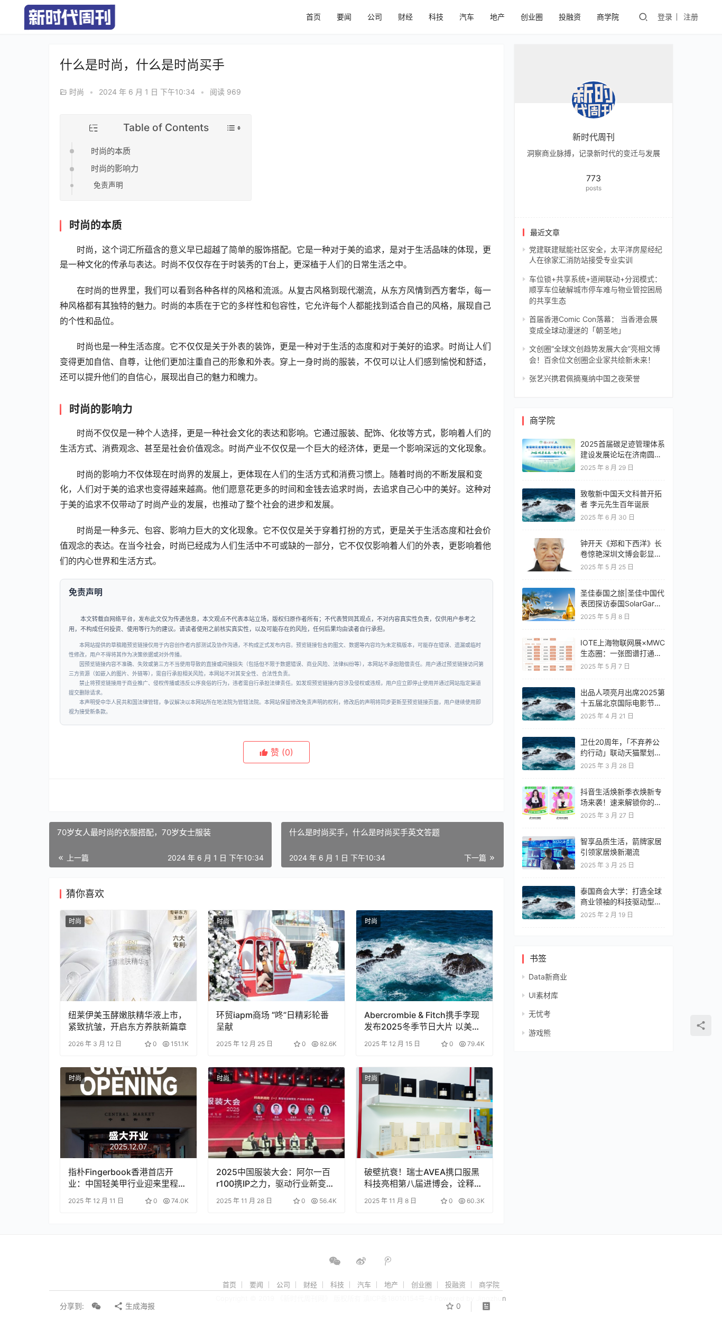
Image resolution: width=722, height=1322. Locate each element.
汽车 (466, 16)
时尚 (76, 91)
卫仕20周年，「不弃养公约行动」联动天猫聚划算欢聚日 (621, 752)
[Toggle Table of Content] (234, 128)
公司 (374, 16)
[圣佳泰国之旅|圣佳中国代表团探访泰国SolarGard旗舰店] (548, 592)
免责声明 (108, 185)
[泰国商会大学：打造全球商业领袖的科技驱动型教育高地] (548, 890)
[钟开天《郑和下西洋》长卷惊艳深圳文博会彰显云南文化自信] (548, 543)
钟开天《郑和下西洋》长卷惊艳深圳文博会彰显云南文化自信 (621, 553)
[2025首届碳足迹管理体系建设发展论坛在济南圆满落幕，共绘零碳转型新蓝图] (548, 443)
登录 (665, 16)
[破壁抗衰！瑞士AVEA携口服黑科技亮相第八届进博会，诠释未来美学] (424, 1112)
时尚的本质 (111, 151)
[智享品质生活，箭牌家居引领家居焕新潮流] (548, 841)
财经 (405, 16)
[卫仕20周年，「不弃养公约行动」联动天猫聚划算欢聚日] (548, 741)
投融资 (570, 16)
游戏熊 (540, 1032)
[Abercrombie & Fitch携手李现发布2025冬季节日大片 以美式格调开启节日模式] (424, 955)
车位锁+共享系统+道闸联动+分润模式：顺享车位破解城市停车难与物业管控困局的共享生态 (595, 289)
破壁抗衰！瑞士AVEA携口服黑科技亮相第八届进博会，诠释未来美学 (423, 1178)
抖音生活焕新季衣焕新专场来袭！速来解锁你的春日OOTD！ (621, 802)
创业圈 (532, 16)
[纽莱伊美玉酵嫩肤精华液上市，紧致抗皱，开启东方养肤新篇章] (128, 955)
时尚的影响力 (114, 168)
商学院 (608, 16)
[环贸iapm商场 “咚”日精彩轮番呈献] (276, 955)
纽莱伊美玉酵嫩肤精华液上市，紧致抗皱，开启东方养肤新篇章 (127, 1021)
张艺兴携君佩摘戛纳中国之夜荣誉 (584, 378)
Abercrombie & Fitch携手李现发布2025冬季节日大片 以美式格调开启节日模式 (422, 1021)
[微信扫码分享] (96, 1306)
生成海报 (139, 1305)
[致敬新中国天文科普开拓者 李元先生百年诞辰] (548, 493)
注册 (690, 16)
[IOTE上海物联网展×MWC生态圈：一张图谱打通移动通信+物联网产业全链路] (548, 642)
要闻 (344, 16)
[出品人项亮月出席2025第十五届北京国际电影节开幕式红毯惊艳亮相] (548, 692)
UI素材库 (543, 995)
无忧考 (540, 1013)
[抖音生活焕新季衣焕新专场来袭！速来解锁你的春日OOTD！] (548, 791)
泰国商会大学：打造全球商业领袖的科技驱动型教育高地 (621, 901)
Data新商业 (548, 976)
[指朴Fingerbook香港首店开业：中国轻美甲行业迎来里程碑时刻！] (128, 1112)
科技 (436, 16)
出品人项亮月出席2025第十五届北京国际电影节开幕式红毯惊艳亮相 (622, 702)
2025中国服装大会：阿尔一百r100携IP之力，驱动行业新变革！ (273, 1178)
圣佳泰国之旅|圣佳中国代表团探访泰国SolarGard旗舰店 (622, 603)
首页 (313, 16)
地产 (497, 16)
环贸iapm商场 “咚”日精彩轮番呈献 (272, 1021)
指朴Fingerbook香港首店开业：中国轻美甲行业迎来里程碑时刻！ (127, 1178)
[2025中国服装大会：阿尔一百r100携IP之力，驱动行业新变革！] (276, 1112)
